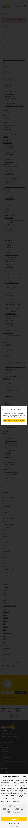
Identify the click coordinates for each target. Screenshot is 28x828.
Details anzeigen (14, 826)
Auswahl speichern (14, 823)
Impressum (16, 801)
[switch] (10, 806)
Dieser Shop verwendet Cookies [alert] (14, 776)
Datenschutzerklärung (7, 801)
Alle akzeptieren (14, 819)
